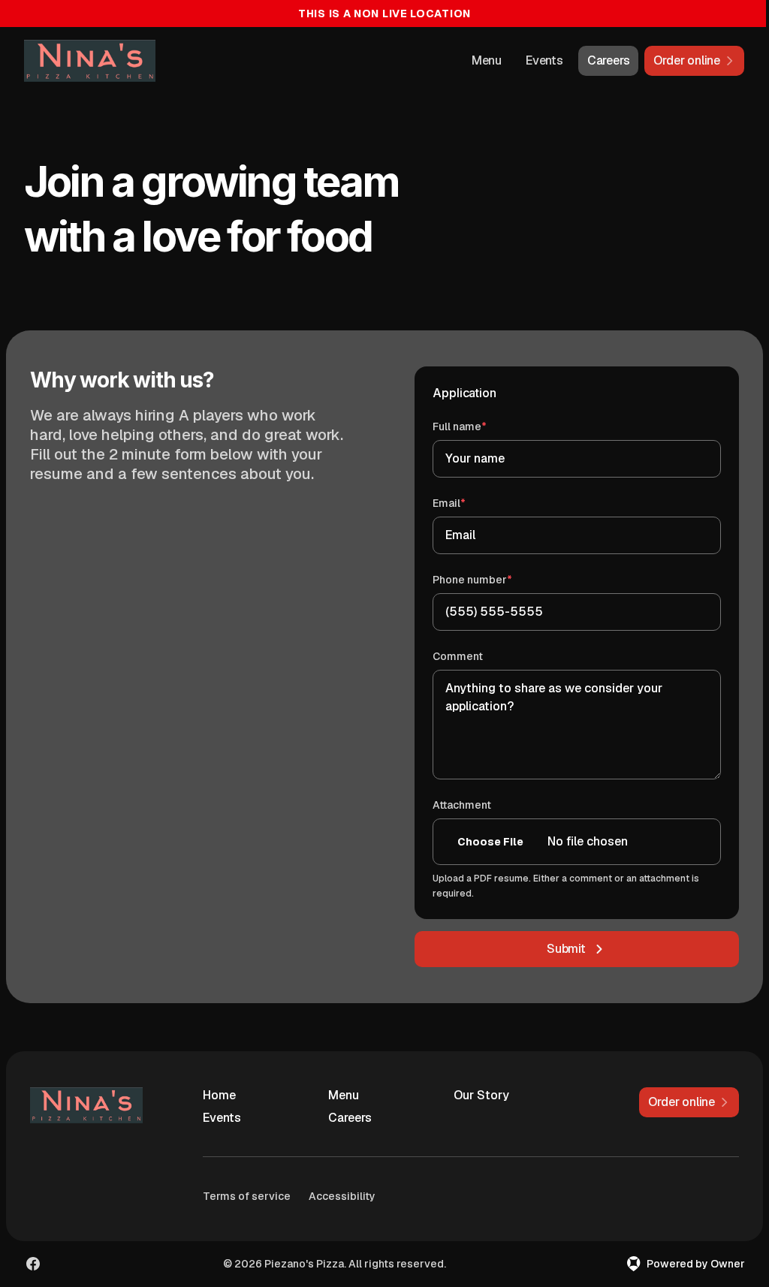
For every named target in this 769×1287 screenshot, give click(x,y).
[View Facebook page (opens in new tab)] (33, 1264)
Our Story (481, 1095)
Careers (608, 60)
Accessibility (342, 1196)
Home (219, 1095)
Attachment (462, 805)
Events (544, 60)
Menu (487, 60)
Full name (481, 426)
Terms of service (247, 1196)
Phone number (494, 579)
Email (470, 503)
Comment (458, 656)
